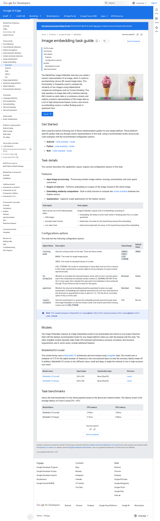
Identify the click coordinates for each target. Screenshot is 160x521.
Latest (129, 376)
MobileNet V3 (70, 355)
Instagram (80, 475)
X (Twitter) (80, 483)
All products (139, 505)
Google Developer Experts (47, 475)
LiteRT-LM (20, 16)
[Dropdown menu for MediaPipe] (41, 16)
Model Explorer (53, 16)
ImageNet (111, 355)
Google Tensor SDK (88, 16)
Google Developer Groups (46, 471)
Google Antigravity (121, 483)
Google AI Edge (12, 10)
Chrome (117, 471)
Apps (103, 16)
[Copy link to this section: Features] (54, 174)
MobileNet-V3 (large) (51, 381)
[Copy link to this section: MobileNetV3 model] (67, 350)
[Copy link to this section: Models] (54, 327)
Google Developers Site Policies (79, 447)
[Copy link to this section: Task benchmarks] (67, 391)
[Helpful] (138, 34)
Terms (39, 516)
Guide (72, 142)
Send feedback (133, 41)
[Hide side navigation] (30, 516)
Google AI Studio (120, 479)
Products (52, 34)
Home (44, 34)
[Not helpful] (141, 34)
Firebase (117, 475)
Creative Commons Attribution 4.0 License (104, 445)
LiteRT (5, 16)
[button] (16, 44)
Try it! (48, 114)
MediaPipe (33, 16)
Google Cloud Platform (108, 505)
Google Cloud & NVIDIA (45, 483)
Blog (77, 467)
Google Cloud (119, 487)
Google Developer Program (47, 467)
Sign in (154, 3)
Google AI (126, 505)
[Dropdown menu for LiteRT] (11, 16)
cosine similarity (120, 191)
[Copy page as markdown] (104, 41)
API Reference (117, 16)
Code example (62, 142)
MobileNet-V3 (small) (51, 376)
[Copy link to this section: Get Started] (60, 124)
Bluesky (79, 471)
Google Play (119, 491)
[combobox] (116, 3)
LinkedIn (79, 479)
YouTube (79, 487)
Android (117, 467)
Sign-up (97, 26)
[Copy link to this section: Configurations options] (70, 233)
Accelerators (42, 479)
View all (117, 495)
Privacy (47, 516)
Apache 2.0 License (46, 447)
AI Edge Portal (70, 16)
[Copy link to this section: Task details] (60, 160)
